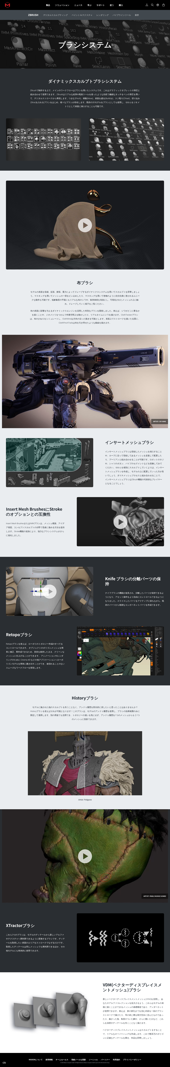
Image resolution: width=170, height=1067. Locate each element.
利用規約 (116, 1059)
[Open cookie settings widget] (4, 1063)
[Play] (85, 225)
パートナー (105, 1059)
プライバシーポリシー (132, 1059)
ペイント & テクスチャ (82, 14)
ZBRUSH (33, 15)
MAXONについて (36, 1059)
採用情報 (49, 1059)
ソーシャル (93, 1059)
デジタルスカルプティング (55, 14)
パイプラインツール (122, 14)
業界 (137, 14)
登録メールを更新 (78, 1059)
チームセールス (62, 1059)
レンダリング (102, 14)
